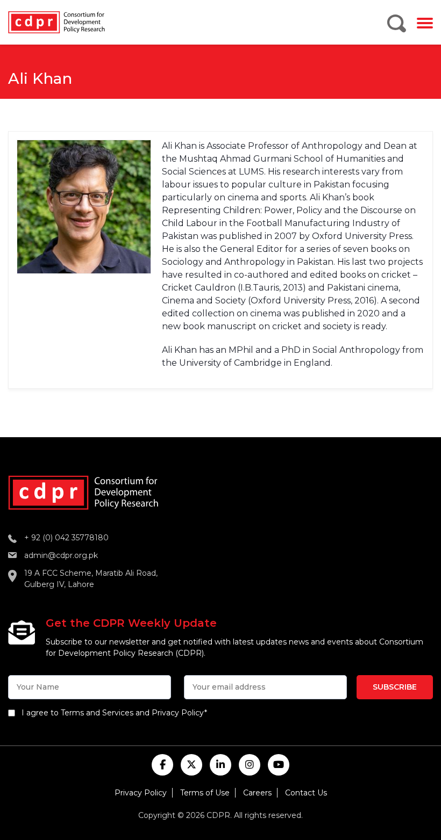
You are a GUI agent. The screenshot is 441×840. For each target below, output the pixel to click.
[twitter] (191, 765)
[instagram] (249, 765)
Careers (257, 793)
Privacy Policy (141, 793)
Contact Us (306, 793)
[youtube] (278, 765)
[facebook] (162, 765)
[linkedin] (220, 765)
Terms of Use (205, 793)
